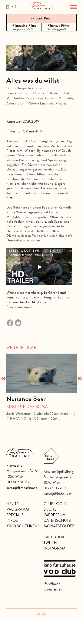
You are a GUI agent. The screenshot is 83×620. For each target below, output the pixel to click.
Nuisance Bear (26, 399)
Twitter (51, 542)
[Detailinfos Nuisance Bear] (41, 373)
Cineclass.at (53, 589)
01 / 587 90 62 (17, 482)
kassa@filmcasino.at (21, 487)
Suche (50, 509)
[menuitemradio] (24, 27)
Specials (15, 515)
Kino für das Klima (27, 406)
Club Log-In (56, 504)
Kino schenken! (22, 526)
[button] (73, 7)
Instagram (54, 548)
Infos (12, 520)
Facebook (54, 537)
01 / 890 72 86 (55, 488)
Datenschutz (57, 520)
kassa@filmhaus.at (58, 493)
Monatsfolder (59, 526)
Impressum (55, 515)
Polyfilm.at (52, 583)
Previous (3, 379)
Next (80, 379)
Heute (12, 504)
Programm (17, 509)
